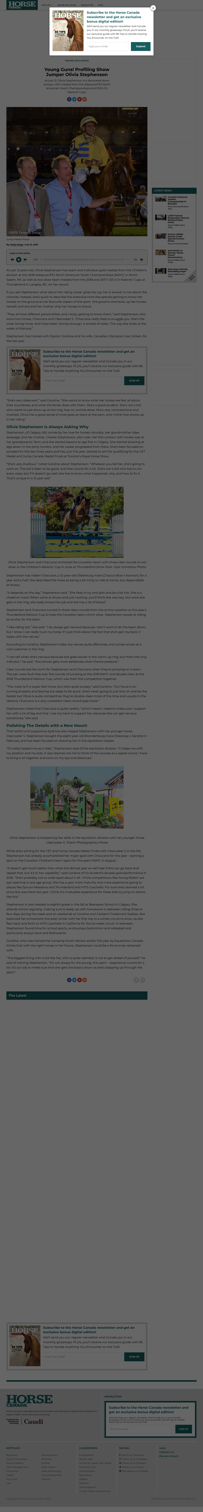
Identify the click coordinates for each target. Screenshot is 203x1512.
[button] (153, 8)
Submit (140, 46)
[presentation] (153, 8)
